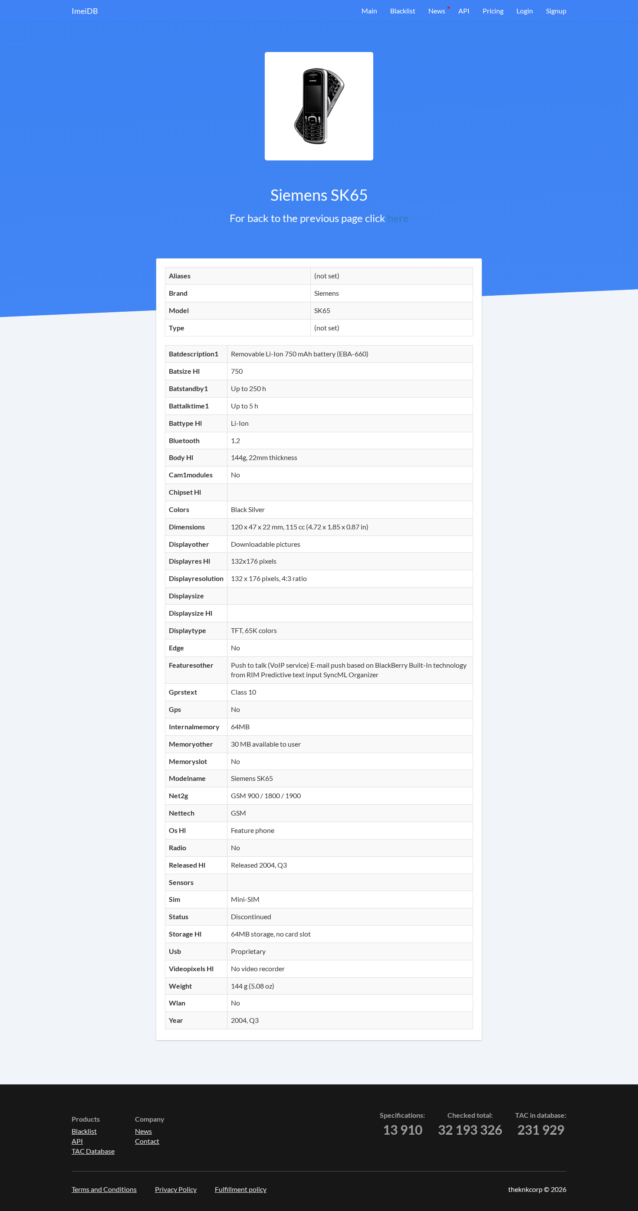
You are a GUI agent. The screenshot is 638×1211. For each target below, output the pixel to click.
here (398, 218)
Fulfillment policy (240, 1189)
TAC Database (93, 1151)
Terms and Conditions (104, 1189)
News (436, 11)
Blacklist (402, 11)
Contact (147, 1141)
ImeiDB (85, 11)
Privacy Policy (176, 1189)
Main (369, 11)
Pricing (493, 11)
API (464, 11)
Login (524, 11)
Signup (556, 11)
